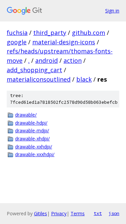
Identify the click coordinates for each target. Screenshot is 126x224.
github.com (88, 33)
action (73, 60)
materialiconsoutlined (39, 79)
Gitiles (40, 213)
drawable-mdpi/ (32, 130)
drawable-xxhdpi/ (33, 146)
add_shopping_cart (34, 70)
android (46, 60)
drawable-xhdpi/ (32, 138)
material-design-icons (63, 42)
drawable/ (26, 114)
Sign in (112, 10)
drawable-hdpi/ (31, 123)
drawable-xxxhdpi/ (34, 154)
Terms (78, 213)
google (17, 42)
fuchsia (17, 33)
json (114, 213)
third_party (49, 33)
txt (98, 213)
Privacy (59, 213)
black (84, 79)
